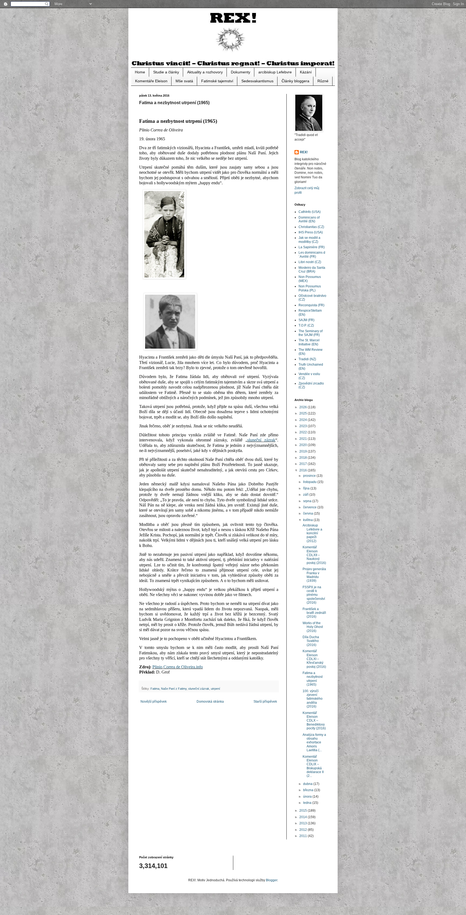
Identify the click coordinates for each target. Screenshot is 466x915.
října (306, 488)
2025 (303, 413)
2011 (303, 836)
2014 (303, 817)
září (306, 494)
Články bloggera (295, 81)
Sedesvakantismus (257, 81)
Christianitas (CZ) (311, 227)
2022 (303, 432)
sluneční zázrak (261, 440)
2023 (303, 426)
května (308, 520)
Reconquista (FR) (311, 305)
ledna (307, 803)
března (308, 790)
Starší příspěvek (265, 701)
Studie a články (166, 72)
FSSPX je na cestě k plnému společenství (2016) (314, 595)
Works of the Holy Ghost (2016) (313, 627)
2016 (303, 470)
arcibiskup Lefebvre (275, 72)
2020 (303, 445)
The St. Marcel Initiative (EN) (309, 342)
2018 (303, 458)
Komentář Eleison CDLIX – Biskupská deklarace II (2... (313, 766)
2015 (303, 810)
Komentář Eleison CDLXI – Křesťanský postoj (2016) (314, 659)
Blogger (271, 880)
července (310, 507)
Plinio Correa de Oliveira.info (177, 667)
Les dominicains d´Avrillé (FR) (312, 254)
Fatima (154, 688)
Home (140, 72)
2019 (303, 451)
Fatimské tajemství (217, 81)
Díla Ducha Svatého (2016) (311, 641)
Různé (322, 81)
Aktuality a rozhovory (205, 72)
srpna (307, 501)
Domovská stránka (210, 701)
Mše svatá (184, 81)
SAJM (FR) (306, 320)
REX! (304, 152)
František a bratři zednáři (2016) (314, 613)
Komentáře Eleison (151, 81)
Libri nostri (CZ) (310, 262)
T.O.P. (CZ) (306, 325)
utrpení (215, 688)
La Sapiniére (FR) (312, 247)
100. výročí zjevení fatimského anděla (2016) (313, 699)
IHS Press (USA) (311, 232)
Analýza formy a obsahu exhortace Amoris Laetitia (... (314, 742)
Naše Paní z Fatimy (174, 688)
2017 (303, 464)
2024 (303, 420)
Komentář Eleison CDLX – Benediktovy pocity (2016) (314, 720)
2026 (303, 407)
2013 (303, 823)
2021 (303, 439)
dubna (308, 784)
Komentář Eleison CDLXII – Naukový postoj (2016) (314, 555)
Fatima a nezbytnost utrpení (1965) (313, 678)
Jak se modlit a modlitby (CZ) (309, 239)
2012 (303, 830)
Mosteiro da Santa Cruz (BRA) (312, 269)
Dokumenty (240, 72)
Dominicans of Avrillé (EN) (309, 219)
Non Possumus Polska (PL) (310, 288)
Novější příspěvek (154, 701)
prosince (310, 476)
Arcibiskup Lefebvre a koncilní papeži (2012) (312, 533)
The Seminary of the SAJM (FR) (311, 333)
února (308, 796)
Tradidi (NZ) (307, 359)
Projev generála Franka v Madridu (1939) (314, 575)
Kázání (306, 72)
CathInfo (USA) (310, 212)
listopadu (310, 482)
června (308, 513)
